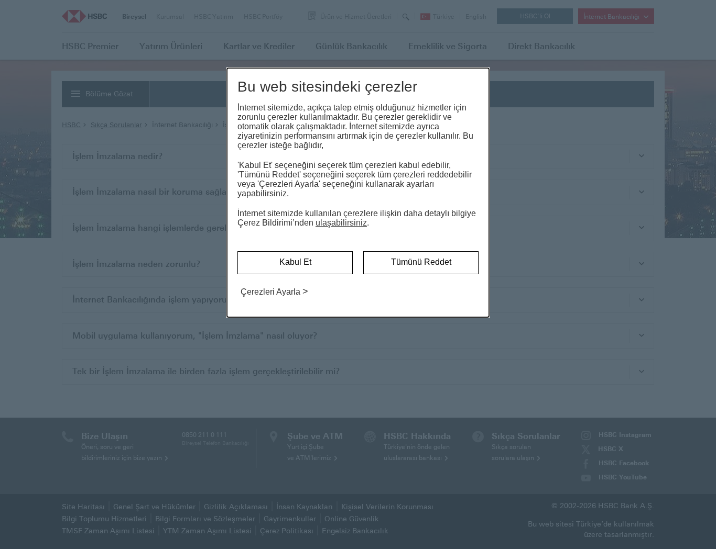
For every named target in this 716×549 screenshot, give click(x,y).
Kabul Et (295, 261)
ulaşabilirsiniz (341, 222)
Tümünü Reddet (421, 261)
